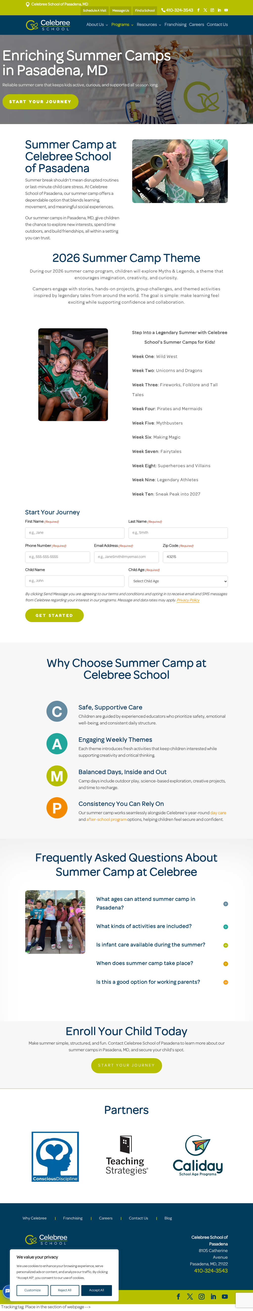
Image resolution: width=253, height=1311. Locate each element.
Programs (120, 25)
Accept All (96, 1290)
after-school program (106, 820)
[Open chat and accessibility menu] (9, 1292)
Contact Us (217, 25)
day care (218, 813)
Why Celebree (34, 1218)
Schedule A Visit (94, 10)
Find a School (145, 10)
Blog (168, 1218)
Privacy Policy (188, 600)
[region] (64, 1275)
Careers (196, 25)
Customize (32, 1290)
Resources (147, 25)
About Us (95, 25)
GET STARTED (54, 615)
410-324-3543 (179, 11)
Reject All (64, 1290)
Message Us (120, 10)
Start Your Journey (40, 101)
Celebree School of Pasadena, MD (56, 4)
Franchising (175, 25)
